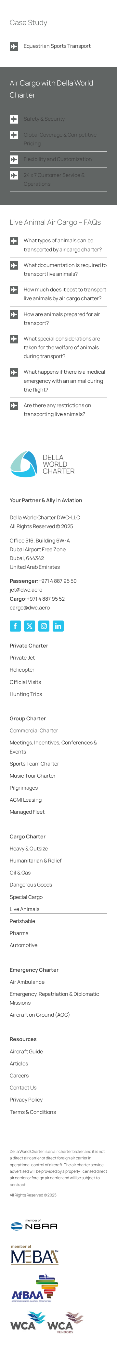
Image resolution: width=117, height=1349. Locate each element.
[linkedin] (58, 626)
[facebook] (15, 626)
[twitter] (29, 626)
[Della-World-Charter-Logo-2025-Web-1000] (42, 452)
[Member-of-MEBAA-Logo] (34, 1245)
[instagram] (43, 626)
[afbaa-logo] (34, 1273)
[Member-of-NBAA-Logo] (34, 1214)
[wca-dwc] (47, 1312)
